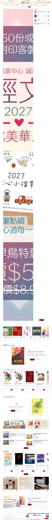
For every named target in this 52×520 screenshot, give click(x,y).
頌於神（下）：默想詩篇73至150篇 (40, 465)
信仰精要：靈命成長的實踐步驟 (18, 383)
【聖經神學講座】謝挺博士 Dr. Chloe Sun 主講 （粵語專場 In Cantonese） (17, 434)
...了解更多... (10, 444)
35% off (32, 359)
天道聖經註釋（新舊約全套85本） (29, 465)
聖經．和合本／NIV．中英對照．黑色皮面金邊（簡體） (19, 465)
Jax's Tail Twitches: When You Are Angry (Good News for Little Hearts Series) (40, 384)
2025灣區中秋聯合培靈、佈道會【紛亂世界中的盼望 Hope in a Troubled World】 (40, 441)
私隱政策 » (50, 518)
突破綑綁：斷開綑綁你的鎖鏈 (7, 383)
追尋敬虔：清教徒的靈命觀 (7, 465)
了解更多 (30, 504)
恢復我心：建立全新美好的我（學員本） (29, 383)
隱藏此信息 (46, 518)
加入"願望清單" (38, 359)
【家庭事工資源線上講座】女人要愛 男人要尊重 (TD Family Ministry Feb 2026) (40, 434)
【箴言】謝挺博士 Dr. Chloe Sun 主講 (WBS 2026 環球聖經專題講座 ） (17, 441)
